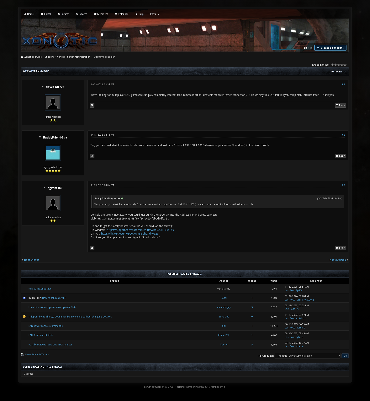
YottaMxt (224, 316)
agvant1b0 (55, 188)
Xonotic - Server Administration (73, 57)
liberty (223, 344)
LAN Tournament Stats (41, 335)
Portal (47, 14)
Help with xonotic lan (40, 288)
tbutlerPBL (224, 335)
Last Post (290, 290)
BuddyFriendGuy (55, 137)
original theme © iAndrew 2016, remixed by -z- (201, 387)
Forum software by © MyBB (158, 387)
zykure (299, 337)
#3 (343, 185)
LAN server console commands (46, 325)
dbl (224, 325)
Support (49, 57)
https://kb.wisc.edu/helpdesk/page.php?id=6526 (129, 233)
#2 (343, 134)
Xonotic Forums (33, 57)
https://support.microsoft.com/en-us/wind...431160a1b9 (140, 229)
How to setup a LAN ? (54, 297)
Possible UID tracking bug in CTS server (50, 344)
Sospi (224, 297)
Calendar (123, 14)
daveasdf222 (55, 87)
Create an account (332, 47)
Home (30, 14)
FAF (298, 308)
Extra (153, 14)
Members (102, 14)
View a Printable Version (37, 354)
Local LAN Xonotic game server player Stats (52, 307)
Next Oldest (31, 259)
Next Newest (338, 259)
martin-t (300, 327)
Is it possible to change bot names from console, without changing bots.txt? (70, 316)
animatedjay (224, 307)
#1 (343, 84)
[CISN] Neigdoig (305, 299)
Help (141, 14)
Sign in (308, 47)
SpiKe (299, 290)
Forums (64, 14)
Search (83, 14)
